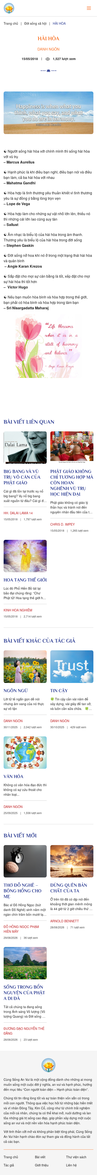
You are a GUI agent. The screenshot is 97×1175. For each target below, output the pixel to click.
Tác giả (9, 1165)
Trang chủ (11, 23)
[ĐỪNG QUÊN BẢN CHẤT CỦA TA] (71, 861)
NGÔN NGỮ (16, 690)
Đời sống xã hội (35, 23)
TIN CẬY (59, 690)
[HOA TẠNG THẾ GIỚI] (25, 556)
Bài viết (40, 1157)
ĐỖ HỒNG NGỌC (16, 926)
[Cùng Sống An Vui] (48, 1065)
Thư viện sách (76, 1157)
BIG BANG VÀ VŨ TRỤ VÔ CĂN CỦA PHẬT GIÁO (22, 477)
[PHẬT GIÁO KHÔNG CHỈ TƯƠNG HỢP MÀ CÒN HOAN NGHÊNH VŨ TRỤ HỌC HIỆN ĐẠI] (71, 447)
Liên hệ (71, 1165)
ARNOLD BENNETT (64, 921)
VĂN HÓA (13, 776)
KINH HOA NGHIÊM (18, 610)
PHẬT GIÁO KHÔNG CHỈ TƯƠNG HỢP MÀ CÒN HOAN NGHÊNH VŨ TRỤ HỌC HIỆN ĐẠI (71, 483)
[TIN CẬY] (71, 666)
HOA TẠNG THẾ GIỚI (25, 579)
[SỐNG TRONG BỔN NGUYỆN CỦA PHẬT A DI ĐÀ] (25, 963)
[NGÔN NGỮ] (25, 666)
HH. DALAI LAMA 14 (18, 513)
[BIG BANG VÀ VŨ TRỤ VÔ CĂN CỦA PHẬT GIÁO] (25, 447)
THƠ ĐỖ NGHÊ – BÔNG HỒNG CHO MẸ (23, 891)
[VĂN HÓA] (25, 752)
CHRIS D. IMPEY (62, 524)
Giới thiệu (41, 1165)
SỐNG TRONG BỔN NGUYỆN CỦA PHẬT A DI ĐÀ (24, 993)
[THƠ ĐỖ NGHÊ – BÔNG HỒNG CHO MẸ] (25, 861)
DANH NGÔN (48, 49)
